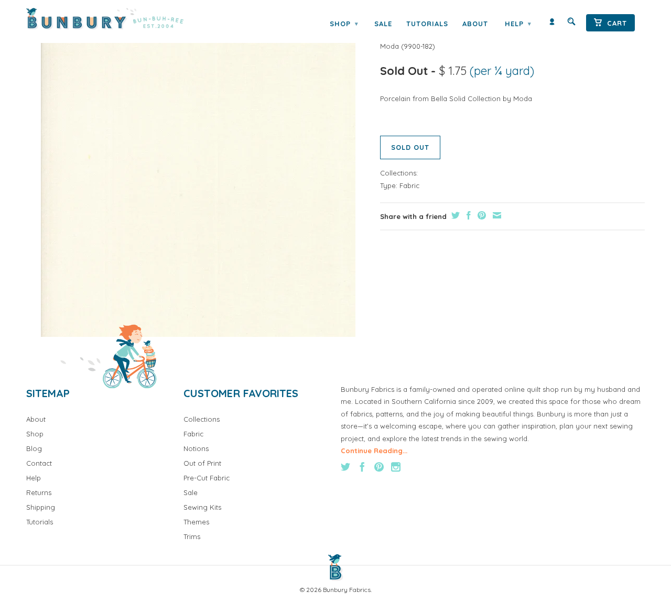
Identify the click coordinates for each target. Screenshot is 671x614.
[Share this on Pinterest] (480, 215)
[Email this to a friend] (495, 215)
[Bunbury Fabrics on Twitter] (345, 467)
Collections (201, 419)
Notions (196, 448)
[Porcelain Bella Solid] (198, 180)
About (475, 23)
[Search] (571, 24)
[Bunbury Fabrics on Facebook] (362, 467)
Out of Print (202, 463)
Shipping (40, 507)
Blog (34, 448)
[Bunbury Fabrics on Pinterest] (379, 467)
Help (518, 23)
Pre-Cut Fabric (206, 478)
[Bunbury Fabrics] (119, 19)
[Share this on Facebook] (467, 215)
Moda (389, 46)
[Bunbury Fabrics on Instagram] (396, 467)
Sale (383, 23)
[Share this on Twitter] (454, 215)
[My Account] (552, 24)
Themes (196, 522)
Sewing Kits (202, 507)
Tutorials (427, 23)
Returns (38, 492)
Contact (39, 463)
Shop (344, 23)
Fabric (409, 185)
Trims (191, 536)
